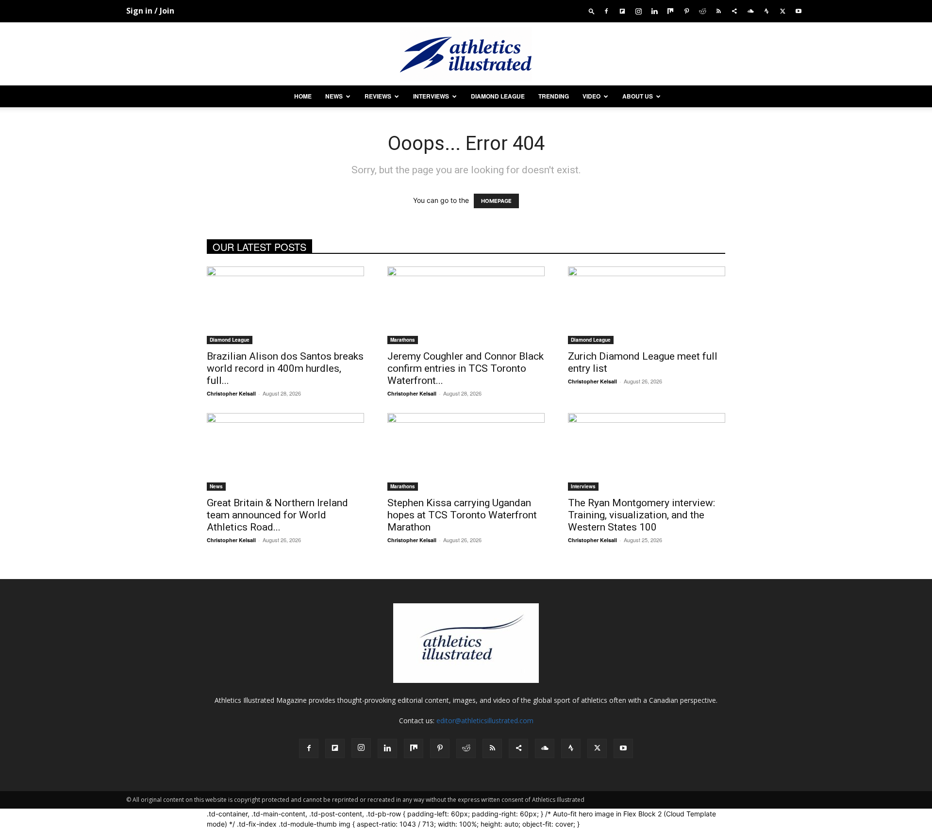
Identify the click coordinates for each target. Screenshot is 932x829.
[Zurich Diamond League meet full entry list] (646, 305)
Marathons (402, 339)
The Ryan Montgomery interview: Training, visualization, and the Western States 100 (641, 515)
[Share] (734, 11)
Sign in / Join (150, 10)
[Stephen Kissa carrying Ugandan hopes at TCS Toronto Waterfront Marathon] (466, 452)
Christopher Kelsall (231, 393)
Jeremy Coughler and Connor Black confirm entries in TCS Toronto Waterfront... (465, 368)
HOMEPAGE (496, 201)
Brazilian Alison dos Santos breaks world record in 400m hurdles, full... (285, 368)
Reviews (378, 96)
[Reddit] (702, 11)
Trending (553, 96)
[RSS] (718, 11)
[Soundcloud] (750, 11)
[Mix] (670, 11)
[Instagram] (638, 11)
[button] (591, 11)
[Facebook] (606, 11)
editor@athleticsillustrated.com (484, 720)
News (334, 96)
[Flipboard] (622, 11)
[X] (782, 11)
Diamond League (498, 96)
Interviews (431, 96)
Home (303, 96)
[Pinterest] (686, 11)
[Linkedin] (654, 11)
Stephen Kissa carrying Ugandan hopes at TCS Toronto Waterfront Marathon (462, 515)
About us (637, 96)
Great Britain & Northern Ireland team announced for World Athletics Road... (277, 515)
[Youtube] (798, 11)
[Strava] (766, 11)
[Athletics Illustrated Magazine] (466, 54)
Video (591, 96)
